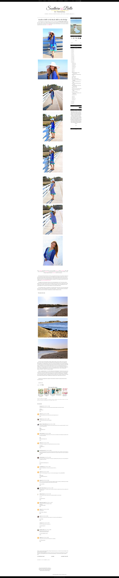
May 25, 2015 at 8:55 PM (48, 529)
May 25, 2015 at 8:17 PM (46, 522)
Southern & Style (42, 493)
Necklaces (39, 400)
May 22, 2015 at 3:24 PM (47, 433)
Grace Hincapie (42, 466)
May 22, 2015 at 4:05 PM (48, 450)
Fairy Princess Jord (42, 450)
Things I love (55, 400)
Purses (42, 400)
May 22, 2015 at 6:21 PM (47, 457)
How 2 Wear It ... (42, 409)
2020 (72, 56)
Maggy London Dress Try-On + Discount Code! (53, 395)
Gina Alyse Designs (47, 570)
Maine (60, 399)
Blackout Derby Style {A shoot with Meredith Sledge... (76, 86)
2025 (72, 50)
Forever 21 (57, 270)
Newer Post (41, 556)
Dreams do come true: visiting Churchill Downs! (75, 73)
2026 (72, 49)
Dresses (53, 399)
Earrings (55, 399)
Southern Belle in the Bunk (47, 400)
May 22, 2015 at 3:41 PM (45, 442)
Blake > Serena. (74, 77)
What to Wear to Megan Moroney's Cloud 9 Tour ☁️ (65, 395)
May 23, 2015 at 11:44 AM (49, 502)
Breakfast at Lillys (42, 529)
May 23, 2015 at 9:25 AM (47, 493)
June (72, 70)
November (73, 64)
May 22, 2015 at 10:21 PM (45, 480)
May (72, 71)
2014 (72, 101)
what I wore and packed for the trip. (46, 280)
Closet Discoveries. (74, 94)
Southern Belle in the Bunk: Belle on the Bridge (76, 80)
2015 (72, 62)
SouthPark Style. (74, 76)
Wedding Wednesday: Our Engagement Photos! (46, 395)
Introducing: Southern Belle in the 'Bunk (76, 82)
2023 (72, 52)
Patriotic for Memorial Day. (75, 78)
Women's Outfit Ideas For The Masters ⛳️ (58, 395)
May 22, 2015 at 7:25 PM (45, 471)
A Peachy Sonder (42, 457)
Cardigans (49, 399)
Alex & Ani (54, 272)
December (73, 63)
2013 (72, 102)
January (73, 99)
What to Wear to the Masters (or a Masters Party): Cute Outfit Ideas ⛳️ (40, 395)
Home (52, 556)
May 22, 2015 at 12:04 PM (45, 413)
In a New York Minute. (75, 91)
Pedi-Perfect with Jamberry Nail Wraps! (76, 90)
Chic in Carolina (42, 433)
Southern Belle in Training (58, 574)
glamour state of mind (42, 502)
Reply (40, 416)
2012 (72, 103)
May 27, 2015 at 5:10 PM (45, 537)
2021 (72, 55)
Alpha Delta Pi (42, 399)
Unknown (41, 413)
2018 (72, 58)
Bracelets (46, 399)
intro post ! (48, 24)
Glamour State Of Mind (42, 505)
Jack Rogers (63, 270)
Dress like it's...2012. (74, 87)
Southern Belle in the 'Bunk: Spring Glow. (76, 75)
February (73, 98)
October (73, 65)
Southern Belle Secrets (42, 429)
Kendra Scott (46, 271)
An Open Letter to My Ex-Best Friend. (76, 88)
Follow (76, 40)
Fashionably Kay (43, 540)
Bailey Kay (41, 418)
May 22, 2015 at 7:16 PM (47, 466)
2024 (72, 51)
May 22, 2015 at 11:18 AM (46, 406)
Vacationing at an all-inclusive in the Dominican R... (76, 93)
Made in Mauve (42, 512)
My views (66, 399)
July (72, 69)
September (73, 66)
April (72, 96)
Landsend (40, 270)
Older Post (64, 556)
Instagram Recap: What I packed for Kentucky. (76, 84)
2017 (72, 59)
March (73, 97)
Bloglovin (45, 512)
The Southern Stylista (42, 498)
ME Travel (63, 399)
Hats (58, 399)
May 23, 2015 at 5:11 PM (45, 509)
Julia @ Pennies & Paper (43, 487)
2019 (72, 57)
